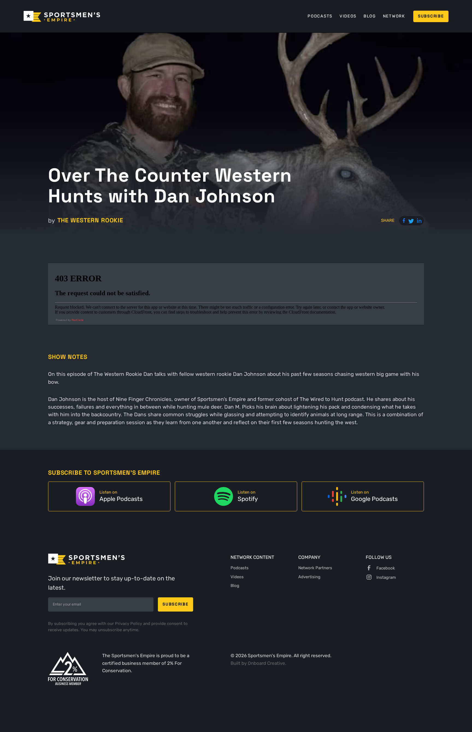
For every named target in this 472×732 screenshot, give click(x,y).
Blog (370, 16)
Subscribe (431, 16)
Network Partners (315, 567)
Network (394, 16)
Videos (348, 16)
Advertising (309, 576)
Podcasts (320, 16)
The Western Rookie (90, 220)
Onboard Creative (266, 663)
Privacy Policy (129, 623)
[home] (61, 16)
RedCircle (78, 319)
